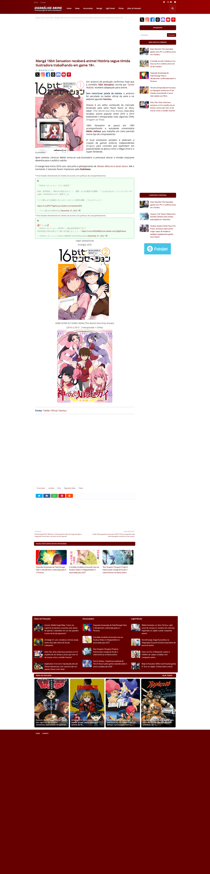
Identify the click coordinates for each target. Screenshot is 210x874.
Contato (43, 2)
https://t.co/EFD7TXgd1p (47, 206)
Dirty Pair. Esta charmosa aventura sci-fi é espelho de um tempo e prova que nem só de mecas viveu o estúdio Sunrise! (162, 106)
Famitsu (62, 410)
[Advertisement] (84, 40)
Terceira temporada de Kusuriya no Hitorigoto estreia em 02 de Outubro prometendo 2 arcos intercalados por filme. (162, 92)
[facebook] (170, 2)
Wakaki (89, 105)
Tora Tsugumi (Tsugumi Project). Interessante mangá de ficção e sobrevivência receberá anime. (115, 570)
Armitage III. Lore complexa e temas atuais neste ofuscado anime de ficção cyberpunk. (61, 642)
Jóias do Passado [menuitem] (134, 8)
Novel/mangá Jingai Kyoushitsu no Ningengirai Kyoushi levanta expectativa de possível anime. (159, 642)
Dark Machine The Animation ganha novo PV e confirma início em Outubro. (163, 52)
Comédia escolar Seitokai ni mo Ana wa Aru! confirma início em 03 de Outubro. (162, 64)
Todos (81, 488)
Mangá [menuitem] (99, 8)
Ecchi (59, 488)
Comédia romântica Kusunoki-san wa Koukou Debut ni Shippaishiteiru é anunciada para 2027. (84, 570)
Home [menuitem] (69, 8)
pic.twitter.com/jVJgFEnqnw (114, 231)
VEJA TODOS (167, 675)
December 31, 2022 (69, 210)
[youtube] (175, 2)
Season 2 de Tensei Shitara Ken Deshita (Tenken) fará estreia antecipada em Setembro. (162, 217)
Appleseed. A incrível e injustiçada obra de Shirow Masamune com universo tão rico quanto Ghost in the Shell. (61, 666)
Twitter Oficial (50, 410)
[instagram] (168, 2)
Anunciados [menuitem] (88, 8)
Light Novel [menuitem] (110, 8)
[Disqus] (85, 452)
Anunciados (50, 18)
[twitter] (164, 2)
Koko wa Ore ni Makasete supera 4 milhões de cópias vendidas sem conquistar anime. (156, 654)
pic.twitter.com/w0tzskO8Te (70, 206)
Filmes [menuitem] (121, 8)
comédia (51, 488)
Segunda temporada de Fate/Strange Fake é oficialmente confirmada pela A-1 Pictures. (51, 570)
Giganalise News (69, 488)
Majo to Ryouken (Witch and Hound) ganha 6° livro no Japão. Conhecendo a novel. (159, 665)
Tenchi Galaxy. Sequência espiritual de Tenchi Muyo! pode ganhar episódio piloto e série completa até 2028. (110, 664)
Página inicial (40, 18)
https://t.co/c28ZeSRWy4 (92, 231)
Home (36, 2)
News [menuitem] (77, 8)
